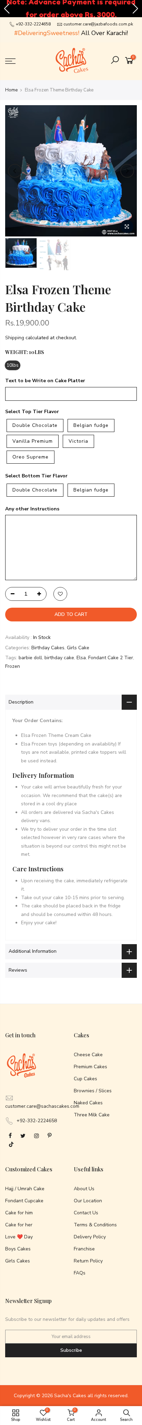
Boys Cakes (18, 1249)
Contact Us (86, 1212)
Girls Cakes (17, 1261)
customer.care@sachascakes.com (42, 1106)
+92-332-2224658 (33, 24)
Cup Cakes (85, 1078)
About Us (84, 1188)
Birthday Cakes (47, 647)
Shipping (14, 337)
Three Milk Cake (92, 1115)
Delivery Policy (90, 1237)
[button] (6, 8)
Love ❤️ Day (19, 1237)
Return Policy (88, 1261)
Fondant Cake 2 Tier (110, 657)
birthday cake (59, 657)
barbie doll (30, 657)
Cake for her (18, 1225)
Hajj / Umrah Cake (24, 1188)
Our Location (88, 1200)
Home (11, 90)
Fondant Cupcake (24, 1200)
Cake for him (19, 1212)
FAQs (79, 1273)
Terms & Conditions (95, 1225)
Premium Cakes (90, 1066)
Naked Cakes (88, 1103)
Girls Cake (78, 647)
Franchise (84, 1249)
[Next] (127, 171)
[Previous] (15, 171)
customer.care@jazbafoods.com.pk (98, 24)
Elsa (81, 657)
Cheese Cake (88, 1054)
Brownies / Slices (93, 1090)
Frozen (12, 666)
